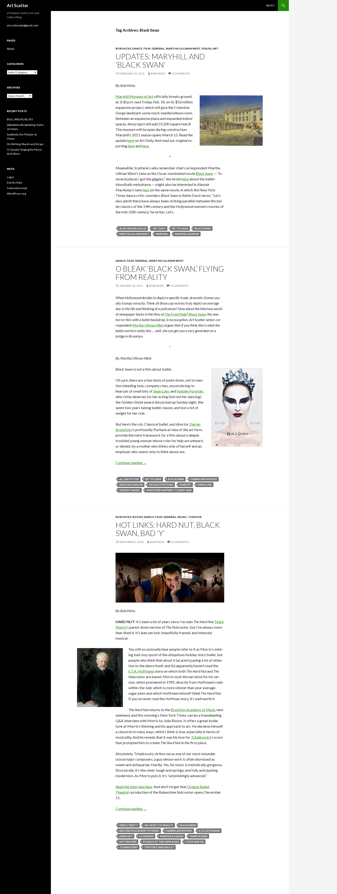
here (130, 140)
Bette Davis (180, 228)
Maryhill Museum (187, 233)
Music (182, 517)
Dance (137, 48)
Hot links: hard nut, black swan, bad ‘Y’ (168, 529)
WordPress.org (16, 193)
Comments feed (17, 188)
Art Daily (159, 228)
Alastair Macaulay (132, 228)
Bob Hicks (123, 48)
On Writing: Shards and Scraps (25, 144)
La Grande (146, 836)
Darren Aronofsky (204, 479)
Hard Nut (126, 836)
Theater (195, 517)
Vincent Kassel (129, 490)
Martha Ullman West (183, 48)
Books (137, 517)
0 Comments (181, 73)
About (270, 5)
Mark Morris (198, 836)
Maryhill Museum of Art (134, 96)
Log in (10, 177)
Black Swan (203, 228)
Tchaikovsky (201, 737)
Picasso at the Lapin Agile (161, 841)
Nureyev (185, 484)
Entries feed (14, 182)
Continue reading (131, 462)
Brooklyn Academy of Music (193, 709)
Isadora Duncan (131, 484)
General (158, 48)
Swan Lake (205, 484)
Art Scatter (17, 5)
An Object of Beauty (158, 825)
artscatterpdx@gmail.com (23, 25)
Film (147, 48)
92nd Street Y (128, 825)
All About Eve (129, 479)
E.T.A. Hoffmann (141, 671)
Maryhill (162, 233)
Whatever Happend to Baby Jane (169, 490)
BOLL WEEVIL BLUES (20, 119)
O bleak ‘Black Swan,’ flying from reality (170, 272)
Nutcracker (128, 841)
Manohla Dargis (171, 836)
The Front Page (176, 314)
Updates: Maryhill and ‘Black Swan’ (160, 60)
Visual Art (210, 48)
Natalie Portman (190, 391)
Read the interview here (134, 786)
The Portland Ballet (159, 847)
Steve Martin (194, 841)
